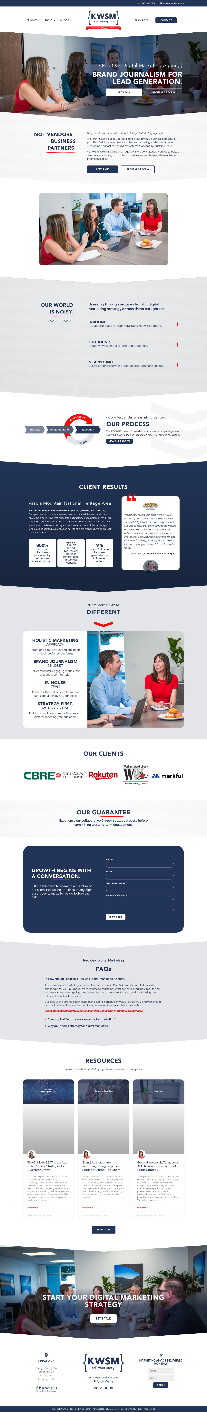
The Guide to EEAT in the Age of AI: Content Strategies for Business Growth (47, 1166)
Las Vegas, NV (46, 1379)
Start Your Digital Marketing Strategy (103, 1301)
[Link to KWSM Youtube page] (106, 1388)
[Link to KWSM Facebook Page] (95, 1388)
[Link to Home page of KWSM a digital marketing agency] (103, 20)
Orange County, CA (46, 1368)
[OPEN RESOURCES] (150, 20)
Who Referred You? (116, 883)
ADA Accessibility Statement (106, 1409)
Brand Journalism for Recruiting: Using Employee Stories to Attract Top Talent (101, 1166)
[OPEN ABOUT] (54, 20)
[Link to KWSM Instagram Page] (101, 1388)
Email (109, 871)
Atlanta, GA (46, 1375)
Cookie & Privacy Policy (131, 1409)
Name (109, 859)
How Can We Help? (116, 895)
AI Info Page (149, 1409)
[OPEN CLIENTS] (71, 20)
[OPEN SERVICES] (39, 20)
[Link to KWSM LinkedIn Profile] (111, 1388)
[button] (103, 229)
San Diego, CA (46, 1371)
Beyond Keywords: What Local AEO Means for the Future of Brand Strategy (158, 1166)
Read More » (32, 1207)
